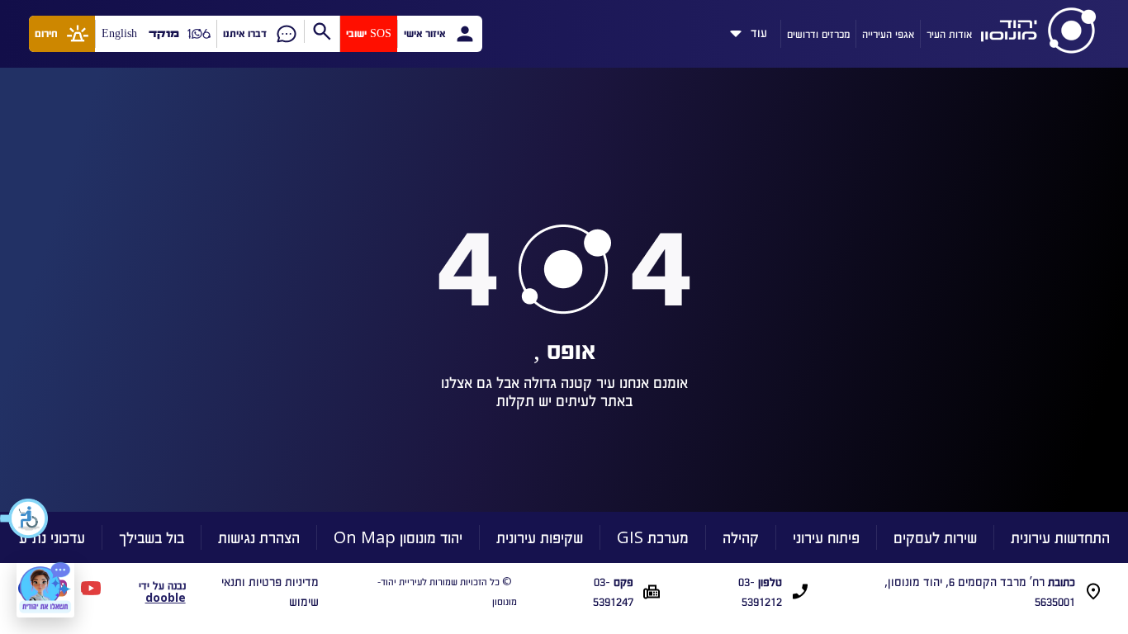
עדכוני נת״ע (52, 537)
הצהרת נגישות (259, 537)
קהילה (741, 537)
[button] (25, 518)
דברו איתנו (245, 33)
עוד (759, 30)
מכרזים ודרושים (818, 33)
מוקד (164, 33)
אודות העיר (949, 33)
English (119, 33)
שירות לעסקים (935, 537)
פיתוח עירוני (826, 537)
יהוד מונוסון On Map (398, 537)
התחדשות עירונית (1060, 537)
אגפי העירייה (888, 33)
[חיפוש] (321, 31)
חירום (46, 33)
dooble (165, 597)
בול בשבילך (151, 537)
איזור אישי (424, 33)
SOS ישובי (368, 33)
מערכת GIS (653, 537)
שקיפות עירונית (539, 537)
